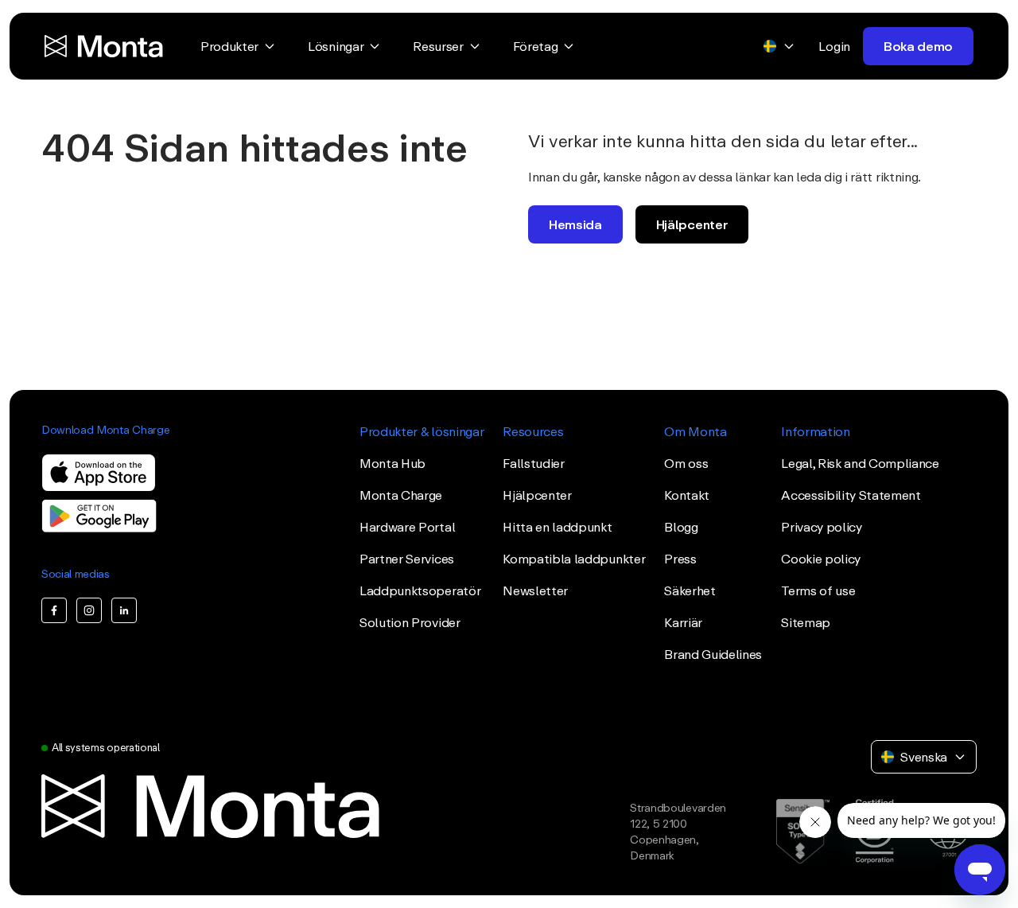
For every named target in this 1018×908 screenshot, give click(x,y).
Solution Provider (409, 622)
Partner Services (406, 559)
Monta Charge (400, 495)
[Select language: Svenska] (779, 46)
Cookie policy (821, 559)
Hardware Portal (407, 527)
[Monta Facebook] (54, 610)
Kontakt (686, 495)
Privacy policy (821, 527)
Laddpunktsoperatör (419, 590)
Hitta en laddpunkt (557, 527)
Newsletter (535, 590)
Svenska (923, 757)
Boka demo (918, 46)
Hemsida (575, 224)
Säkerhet (689, 590)
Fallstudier (533, 463)
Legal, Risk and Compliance (860, 463)
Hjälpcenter (692, 224)
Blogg (680, 527)
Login (833, 46)
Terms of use (818, 590)
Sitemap (805, 622)
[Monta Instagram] (89, 610)
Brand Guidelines (713, 654)
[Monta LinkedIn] (124, 610)
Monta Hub (392, 463)
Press (680, 559)
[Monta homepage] (105, 46)
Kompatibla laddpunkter (574, 559)
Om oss (686, 463)
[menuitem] (238, 46)
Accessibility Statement (851, 495)
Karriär (683, 622)
